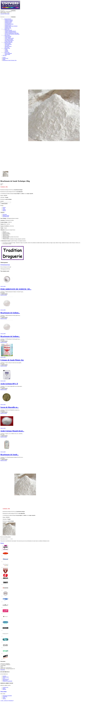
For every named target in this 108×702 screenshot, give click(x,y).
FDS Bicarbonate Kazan (5, 264)
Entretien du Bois (8, 22)
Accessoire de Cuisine (9, 39)
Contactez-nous (5, 687)
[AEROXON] (5, 555)
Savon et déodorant (8, 53)
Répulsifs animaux (8, 46)
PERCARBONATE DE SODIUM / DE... (15, 289)
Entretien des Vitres (8, 21)
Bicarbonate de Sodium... (10, 313)
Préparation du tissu (8, 30)
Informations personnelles (7, 695)
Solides (6, 49)
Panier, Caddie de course (9, 38)
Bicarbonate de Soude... (9, 455)
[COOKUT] (5, 607)
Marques (2, 543)
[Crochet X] (5, 613)
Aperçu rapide (3, 286)
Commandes (5, 696)
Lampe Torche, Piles (8, 41)
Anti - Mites (7, 45)
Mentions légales (6, 676)
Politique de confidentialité (7, 681)
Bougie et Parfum (8, 36)
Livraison (4, 675)
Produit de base (6, 48)
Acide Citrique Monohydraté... (12, 431)
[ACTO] (5, 550)
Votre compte (7, 13)
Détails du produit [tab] (6, 215)
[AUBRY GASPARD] (5, 567)
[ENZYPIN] (5, 653)
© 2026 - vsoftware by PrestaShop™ (7, 700)
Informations (2, 669)
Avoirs (4, 697)
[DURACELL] (5, 630)
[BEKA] (5, 578)
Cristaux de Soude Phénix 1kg (12, 360)
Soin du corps (6, 52)
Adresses (4, 698)
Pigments (6, 51)
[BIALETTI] (5, 584)
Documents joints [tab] (6, 216)
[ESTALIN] (5, 659)
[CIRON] (5, 601)
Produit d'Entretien (7, 18)
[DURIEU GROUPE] (5, 641)
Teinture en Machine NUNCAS (10, 32)
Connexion (2, 13)
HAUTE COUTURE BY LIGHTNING (12, 34)
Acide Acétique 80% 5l (9, 384)
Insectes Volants (8, 43)
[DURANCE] (5, 636)
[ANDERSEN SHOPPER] (5, 561)
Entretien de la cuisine (9, 19)
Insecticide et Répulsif (7, 42)
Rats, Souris (7, 47)
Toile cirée (4, 55)
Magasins (4, 689)
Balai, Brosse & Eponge (9, 40)
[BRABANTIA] (5, 590)
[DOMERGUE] (5, 618)
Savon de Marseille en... (9, 407)
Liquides (6, 50)
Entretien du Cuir (8, 24)
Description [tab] (5, 214)
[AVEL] (5, 573)
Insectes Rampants (8, 44)
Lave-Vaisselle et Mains (9, 23)
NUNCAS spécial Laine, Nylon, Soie (11, 33)
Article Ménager (8, 37)
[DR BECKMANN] (5, 624)
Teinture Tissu (6, 29)
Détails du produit (3, 294)
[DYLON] (5, 647)
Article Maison (6, 35)
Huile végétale (7, 54)
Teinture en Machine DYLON (10, 31)
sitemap (4, 688)
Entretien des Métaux (8, 20)
